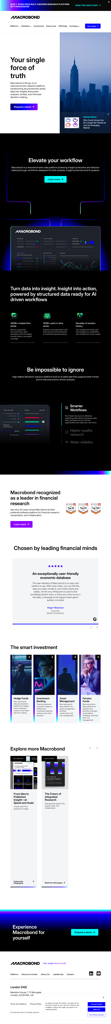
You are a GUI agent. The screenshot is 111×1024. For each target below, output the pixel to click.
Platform (14, 974)
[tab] (81, 414)
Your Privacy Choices (96, 1015)
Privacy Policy (36, 1004)
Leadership (58, 974)
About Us (45, 974)
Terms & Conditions (18, 1004)
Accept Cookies (96, 1004)
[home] (25, 17)
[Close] (103, 997)
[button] (14, 26)
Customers (39, 26)
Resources (51, 26)
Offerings (63, 26)
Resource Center (30, 974)
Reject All (96, 1009)
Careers (70, 974)
